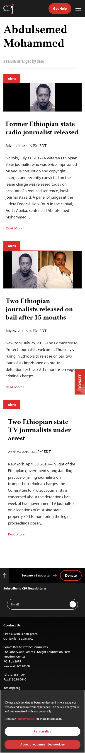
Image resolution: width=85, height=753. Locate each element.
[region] (42, 721)
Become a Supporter (36, 575)
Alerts (12, 78)
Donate (71, 575)
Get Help (60, 8)
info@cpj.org (11, 688)
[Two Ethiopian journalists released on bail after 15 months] (42, 269)
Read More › (15, 229)
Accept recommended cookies (42, 744)
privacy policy (26, 719)
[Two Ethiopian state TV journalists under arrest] (42, 476)
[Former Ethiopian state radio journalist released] (42, 97)
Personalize (42, 731)
